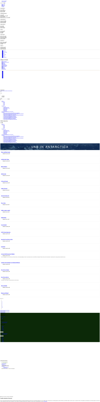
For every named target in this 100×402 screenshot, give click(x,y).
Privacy (3, 364)
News (2, 339)
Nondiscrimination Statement (4, 360)
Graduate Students (3, 19)
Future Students (2, 8)
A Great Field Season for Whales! (8, 253)
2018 (4, 103)
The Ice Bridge (4, 285)
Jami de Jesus (5, 110)
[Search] (0, 91)
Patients (2, 45)
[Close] (4, 3)
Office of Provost (2, 36)
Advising (1, 15)
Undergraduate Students (3, 13)
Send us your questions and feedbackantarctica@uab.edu (4, 310)
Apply (2, 337)
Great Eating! (4, 224)
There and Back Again (5, 152)
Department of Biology (5, 333)
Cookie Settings (5, 362)
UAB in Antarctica (2, 90)
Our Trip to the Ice (5, 277)
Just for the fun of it (5, 195)
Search (1, 98)
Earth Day (3, 246)
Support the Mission (4, 322)
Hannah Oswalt (5, 109)
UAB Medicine (2, 47)
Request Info (2, 11)
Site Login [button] (3, 366)
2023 (4, 102)
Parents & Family (3, 24)
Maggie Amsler (5, 108)
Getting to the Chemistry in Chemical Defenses (10, 262)
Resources (1, 26)
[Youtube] (2, 75)
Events (1, 32)
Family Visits (2, 27)
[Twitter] (2, 72)
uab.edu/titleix (45, 401)
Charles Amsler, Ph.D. (6, 107)
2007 (4, 105)
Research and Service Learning (4, 17)
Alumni (1, 29)
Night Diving (3, 217)
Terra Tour (3, 203)
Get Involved (2, 31)
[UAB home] (50, 89)
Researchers (2, 40)
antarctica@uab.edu (2, 316)
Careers (3, 329)
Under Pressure (4, 188)
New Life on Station (5, 269)
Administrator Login (5, 367)
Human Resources (2, 37)
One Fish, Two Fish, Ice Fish (6, 239)
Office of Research (3, 42)
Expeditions (3, 101)
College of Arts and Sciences (8, 90)
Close (1, 122)
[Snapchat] (2, 76)
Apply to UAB (2, 10)
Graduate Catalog (2, 21)
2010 (4, 104)
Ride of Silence (4, 166)
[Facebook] (2, 71)
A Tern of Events (4, 181)
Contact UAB (4, 363)
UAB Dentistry (2, 48)
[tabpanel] (50, 98)
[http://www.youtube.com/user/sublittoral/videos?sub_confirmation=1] (2, 318)
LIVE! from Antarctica (5, 232)
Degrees (3, 326)
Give (2, 327)
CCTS (1, 43)
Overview (4, 106)
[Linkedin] (2, 77)
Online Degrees (2, 22)
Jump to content (4, 1)
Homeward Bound (4, 293)
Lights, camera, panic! (5, 210)
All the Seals (3, 173)
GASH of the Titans (5, 159)
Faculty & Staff (2, 34)
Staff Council (2, 38)
